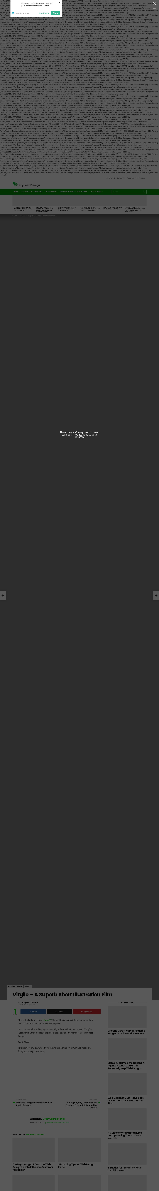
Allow (55, 13)
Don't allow (44, 13)
